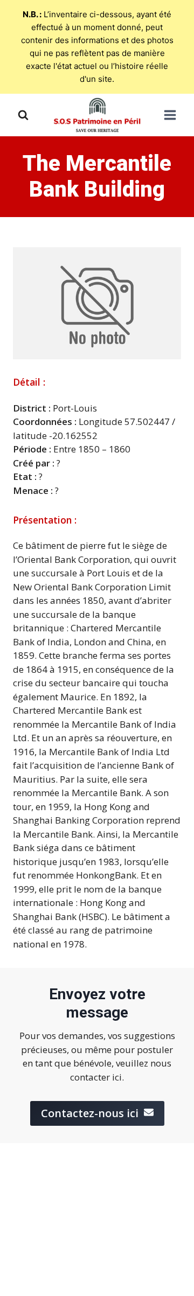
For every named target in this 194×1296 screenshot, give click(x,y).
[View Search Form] (23, 115)
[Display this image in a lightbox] (97, 303)
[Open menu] (169, 115)
